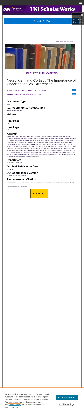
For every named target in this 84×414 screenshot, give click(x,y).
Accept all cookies (66, 397)
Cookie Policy (14, 407)
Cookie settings (15, 405)
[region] (42, 400)
